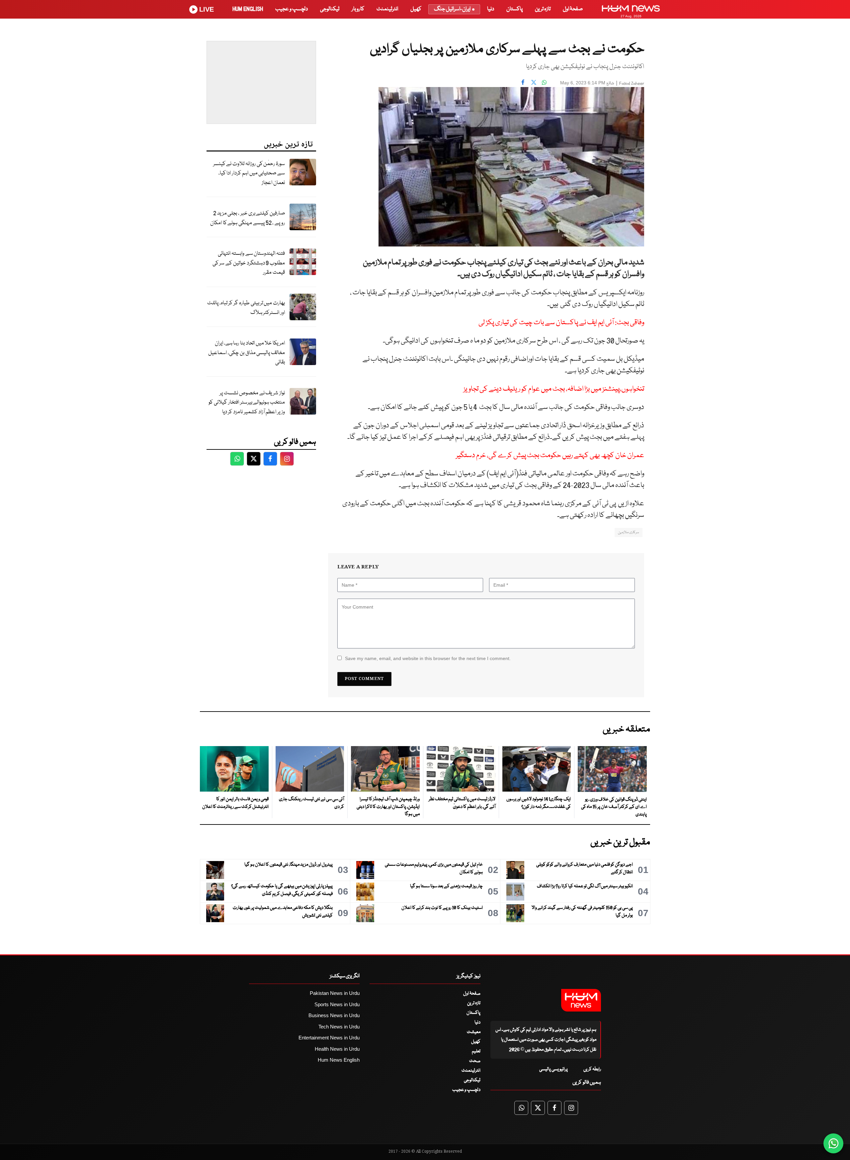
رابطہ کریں (592, 1069)
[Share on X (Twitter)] (534, 82)
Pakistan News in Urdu (335, 993)
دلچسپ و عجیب (291, 9)
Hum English (247, 9)
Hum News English (339, 1060)
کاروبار (358, 9)
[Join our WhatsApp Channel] (833, 1143)
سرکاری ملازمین (628, 532)
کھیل (415, 9)
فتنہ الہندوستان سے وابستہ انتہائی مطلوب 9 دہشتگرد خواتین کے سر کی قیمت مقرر (248, 263)
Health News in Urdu (337, 1049)
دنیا (490, 9)
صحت (474, 1061)
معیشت (473, 1032)
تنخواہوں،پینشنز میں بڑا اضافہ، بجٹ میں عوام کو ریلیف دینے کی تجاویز (554, 389)
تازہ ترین (543, 9)
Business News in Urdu (334, 1015)
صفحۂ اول (573, 9)
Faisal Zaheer (631, 83)
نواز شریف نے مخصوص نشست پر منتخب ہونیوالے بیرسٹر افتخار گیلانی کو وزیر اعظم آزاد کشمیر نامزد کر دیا (247, 402)
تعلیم (476, 1051)
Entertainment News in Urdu (329, 1037)
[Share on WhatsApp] (544, 82)
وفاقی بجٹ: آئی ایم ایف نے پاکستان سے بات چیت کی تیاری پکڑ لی (561, 322)
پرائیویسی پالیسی (553, 1069)
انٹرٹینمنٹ (387, 9)
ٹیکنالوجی (329, 9)
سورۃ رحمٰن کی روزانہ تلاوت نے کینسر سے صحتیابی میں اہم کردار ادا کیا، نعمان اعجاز (249, 173)
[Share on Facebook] (523, 82)
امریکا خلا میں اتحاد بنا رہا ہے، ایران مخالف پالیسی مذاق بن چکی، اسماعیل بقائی (246, 352)
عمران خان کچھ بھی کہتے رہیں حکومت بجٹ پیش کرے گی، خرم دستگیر (550, 455)
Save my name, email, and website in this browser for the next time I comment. (428, 658)
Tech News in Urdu (339, 1026)
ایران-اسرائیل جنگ (452, 9)
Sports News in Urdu (337, 1004)
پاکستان (514, 9)
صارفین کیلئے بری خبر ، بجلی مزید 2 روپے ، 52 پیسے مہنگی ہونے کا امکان (247, 218)
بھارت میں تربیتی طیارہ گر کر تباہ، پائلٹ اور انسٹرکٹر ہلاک (246, 308)
